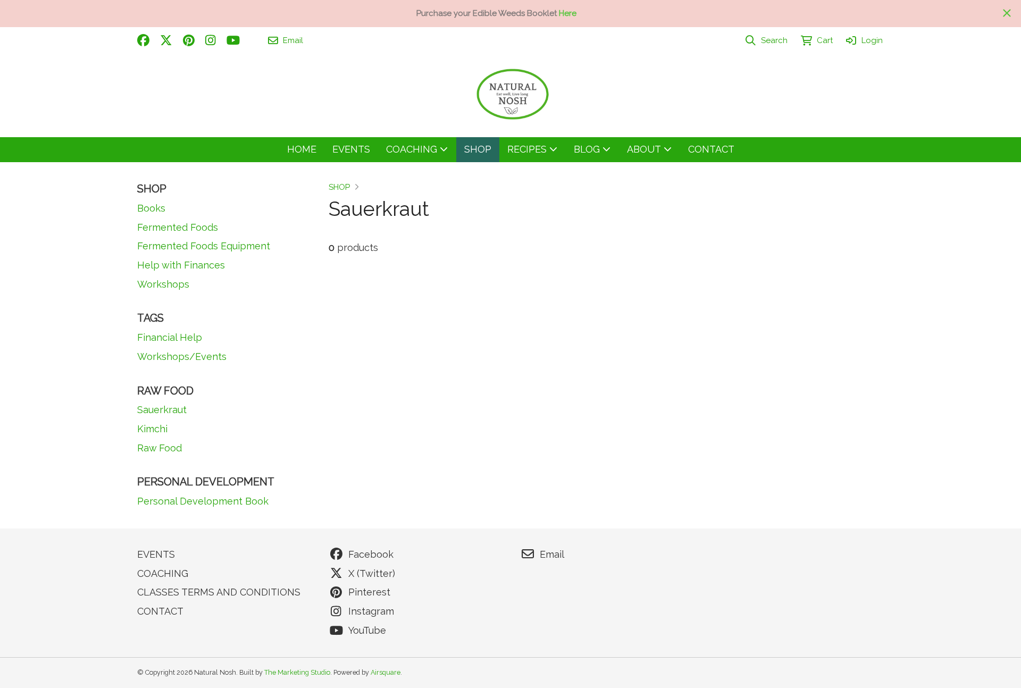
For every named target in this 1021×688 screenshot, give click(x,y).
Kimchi (152, 428)
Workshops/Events (182, 356)
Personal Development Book (203, 501)
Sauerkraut (162, 409)
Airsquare (385, 672)
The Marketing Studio (297, 672)
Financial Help (169, 337)
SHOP (339, 187)
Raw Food (159, 448)
